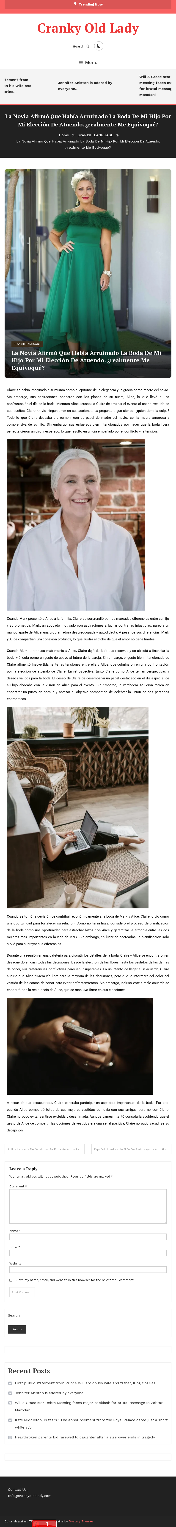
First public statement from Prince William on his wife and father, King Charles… (87, 1383)
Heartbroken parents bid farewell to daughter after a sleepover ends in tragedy (85, 1437)
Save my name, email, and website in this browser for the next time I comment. (75, 1280)
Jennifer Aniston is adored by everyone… (74, 86)
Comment (18, 1186)
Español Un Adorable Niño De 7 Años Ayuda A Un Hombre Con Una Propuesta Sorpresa (132, 1149)
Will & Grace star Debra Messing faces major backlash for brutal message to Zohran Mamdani (89, 1406)
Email (14, 1247)
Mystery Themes (81, 1521)
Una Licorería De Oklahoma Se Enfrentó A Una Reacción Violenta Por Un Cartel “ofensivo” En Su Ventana (48, 1149)
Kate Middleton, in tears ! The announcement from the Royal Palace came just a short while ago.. (91, 1423)
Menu (91, 62)
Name (15, 1231)
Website (15, 1263)
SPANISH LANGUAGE (27, 344)
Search (78, 46)
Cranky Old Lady (88, 27)
